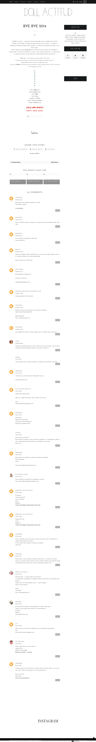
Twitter (75, 57)
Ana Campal (19, 269)
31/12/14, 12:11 (18, 236)
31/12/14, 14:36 (19, 293)
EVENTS (30, 1)
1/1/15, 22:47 (18, 455)
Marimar (18, 601)
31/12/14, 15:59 (19, 307)
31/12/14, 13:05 (19, 251)
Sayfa (17, 341)
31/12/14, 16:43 (19, 329)
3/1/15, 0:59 (18, 556)
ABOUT (16, 1)
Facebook (68, 57)
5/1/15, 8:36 (18, 665)
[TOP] (94, 739)
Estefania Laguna (21, 474)
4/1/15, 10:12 (18, 574)
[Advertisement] (75, 106)
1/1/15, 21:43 (18, 435)
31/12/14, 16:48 (19, 343)
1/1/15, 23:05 (18, 492)
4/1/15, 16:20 (18, 626)
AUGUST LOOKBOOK (50, 181)
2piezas (18, 432)
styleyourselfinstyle (23, 389)
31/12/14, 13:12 (18, 271)
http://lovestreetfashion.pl (22, 678)
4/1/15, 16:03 (18, 604)
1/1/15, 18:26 (18, 391)
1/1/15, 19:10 (18, 415)
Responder (58, 210)
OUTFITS (23, 1)
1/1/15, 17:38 (18, 373)
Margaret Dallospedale (24, 490)
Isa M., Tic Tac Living (21, 650)
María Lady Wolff (21, 572)
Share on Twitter (37, 149)
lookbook (36, 153)
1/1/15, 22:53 (18, 476)
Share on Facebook (21, 149)
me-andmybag (19, 208)
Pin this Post (51, 149)
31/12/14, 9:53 (18, 220)
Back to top (82, 740)
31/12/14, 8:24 (18, 200)
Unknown (18, 197)
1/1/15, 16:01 (18, 359)
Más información (77, 741)
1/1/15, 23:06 (18, 516)
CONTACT (42, 1)
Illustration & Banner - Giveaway (23, 652)
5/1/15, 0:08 (18, 643)
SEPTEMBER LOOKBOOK (34, 181)
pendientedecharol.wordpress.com (28, 291)
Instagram (83, 57)
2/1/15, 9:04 (18, 536)
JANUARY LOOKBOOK (17, 181)
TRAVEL (36, 1)
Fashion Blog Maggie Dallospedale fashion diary (27, 505)
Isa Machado (19, 641)
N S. (16, 623)
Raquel (17, 249)
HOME (10, 1)
